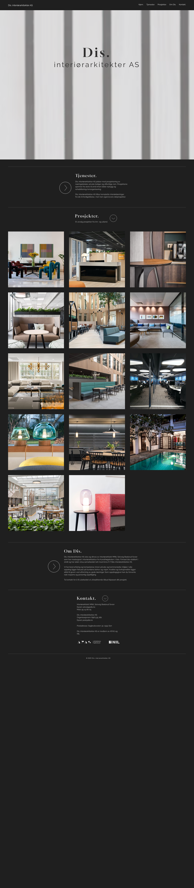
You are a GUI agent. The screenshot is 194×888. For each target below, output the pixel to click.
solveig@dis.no (89, 607)
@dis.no (89, 620)
